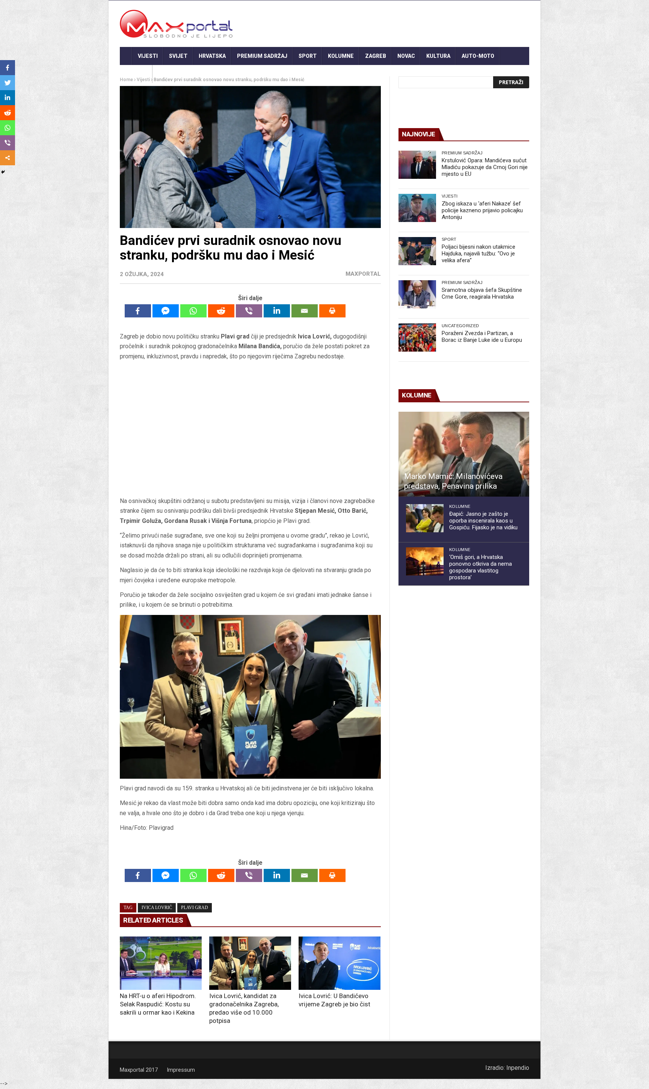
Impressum (181, 1069)
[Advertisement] (250, 428)
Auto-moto (478, 56)
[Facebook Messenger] (165, 310)
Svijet (178, 56)
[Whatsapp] (193, 310)
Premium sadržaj (262, 56)
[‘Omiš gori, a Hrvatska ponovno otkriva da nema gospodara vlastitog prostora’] (425, 561)
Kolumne (341, 56)
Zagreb (375, 56)
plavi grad (194, 907)
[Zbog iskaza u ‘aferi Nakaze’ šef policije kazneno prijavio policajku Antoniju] (417, 208)
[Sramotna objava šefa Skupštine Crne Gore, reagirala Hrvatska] (417, 294)
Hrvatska (212, 56)
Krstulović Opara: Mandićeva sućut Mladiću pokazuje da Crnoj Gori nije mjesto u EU (485, 167)
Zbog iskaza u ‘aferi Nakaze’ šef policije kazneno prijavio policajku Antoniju (482, 210)
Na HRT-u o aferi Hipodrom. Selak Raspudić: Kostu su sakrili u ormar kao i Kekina (158, 1004)
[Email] (304, 310)
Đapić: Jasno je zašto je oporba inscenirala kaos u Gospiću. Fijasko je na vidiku (483, 521)
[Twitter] (7, 82)
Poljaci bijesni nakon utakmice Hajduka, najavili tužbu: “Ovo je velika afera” (478, 253)
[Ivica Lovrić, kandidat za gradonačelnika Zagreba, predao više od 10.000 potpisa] (250, 963)
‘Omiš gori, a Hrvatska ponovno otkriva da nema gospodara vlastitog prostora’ (480, 567)
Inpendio (517, 1067)
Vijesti (148, 56)
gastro (136, 74)
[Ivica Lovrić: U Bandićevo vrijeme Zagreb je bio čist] (339, 963)
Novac (406, 56)
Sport (308, 56)
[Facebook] (138, 310)
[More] (7, 157)
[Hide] (3, 172)
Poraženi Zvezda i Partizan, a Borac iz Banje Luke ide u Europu (482, 336)
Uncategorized (460, 325)
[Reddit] (221, 310)
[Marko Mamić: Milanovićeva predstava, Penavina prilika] (463, 454)
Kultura (438, 56)
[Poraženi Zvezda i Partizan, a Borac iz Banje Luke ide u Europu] (417, 337)
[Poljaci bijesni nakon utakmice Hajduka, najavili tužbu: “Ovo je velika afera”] (417, 251)
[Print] (332, 310)
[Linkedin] (277, 310)
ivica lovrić (157, 907)
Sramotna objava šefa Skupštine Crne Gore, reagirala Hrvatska (482, 293)
